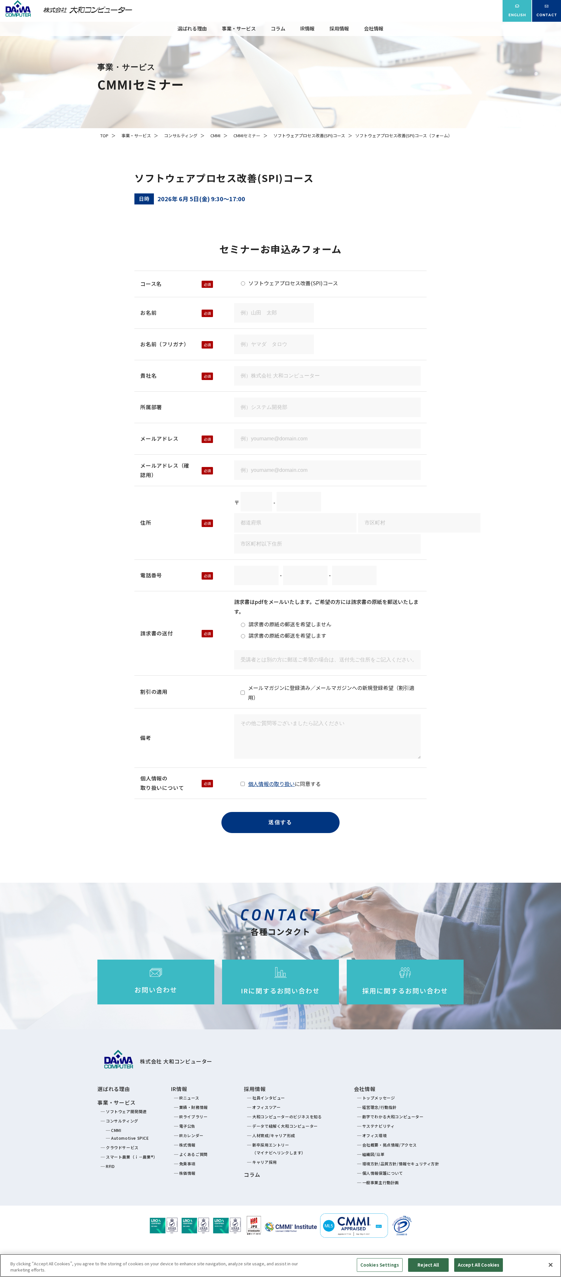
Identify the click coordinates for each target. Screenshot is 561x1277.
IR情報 (307, 28)
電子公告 (187, 1126)
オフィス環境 (374, 1135)
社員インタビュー (268, 1097)
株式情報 (187, 1145)
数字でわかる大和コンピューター (393, 1116)
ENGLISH (517, 15)
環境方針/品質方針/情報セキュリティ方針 (400, 1163)
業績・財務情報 (193, 1107)
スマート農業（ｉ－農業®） (131, 1157)
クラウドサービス (122, 1147)
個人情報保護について (382, 1173)
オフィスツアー (266, 1107)
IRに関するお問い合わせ (280, 990)
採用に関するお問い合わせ (405, 990)
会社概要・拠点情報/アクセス (389, 1145)
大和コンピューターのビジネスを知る (287, 1116)
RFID (110, 1166)
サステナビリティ (378, 1126)
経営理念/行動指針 (379, 1107)
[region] (280, 1265)
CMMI (215, 135)
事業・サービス (239, 28)
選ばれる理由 (192, 28)
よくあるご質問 (193, 1154)
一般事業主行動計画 (380, 1182)
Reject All (428, 1265)
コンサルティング (180, 135)
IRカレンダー (191, 1135)
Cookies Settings (379, 1265)
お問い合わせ (155, 989)
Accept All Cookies (478, 1265)
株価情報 (187, 1173)
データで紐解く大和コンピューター (285, 1126)
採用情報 (339, 28)
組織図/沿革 (373, 1154)
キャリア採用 (264, 1162)
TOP (104, 135)
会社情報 (373, 28)
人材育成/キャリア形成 (273, 1135)
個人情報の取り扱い (271, 784)
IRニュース (189, 1097)
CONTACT (546, 15)
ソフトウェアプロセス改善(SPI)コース (309, 135)
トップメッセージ (378, 1097)
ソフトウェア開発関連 (126, 1111)
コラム (278, 28)
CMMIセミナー (246, 135)
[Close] (550, 1265)
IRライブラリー (193, 1116)
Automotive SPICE (130, 1138)
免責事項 (187, 1163)
